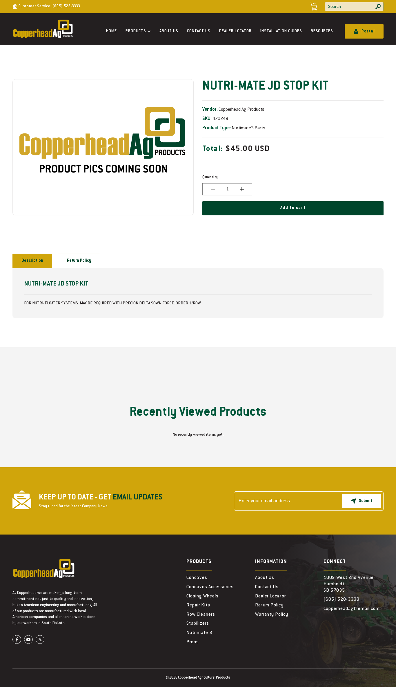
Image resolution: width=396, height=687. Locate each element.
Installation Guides (281, 31)
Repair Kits (198, 605)
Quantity (210, 177)
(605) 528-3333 (66, 6)
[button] (138, 31)
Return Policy (79, 261)
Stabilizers (197, 623)
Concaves (196, 577)
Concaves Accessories (210, 587)
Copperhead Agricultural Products (204, 678)
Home (111, 31)
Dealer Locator (235, 31)
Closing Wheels (202, 596)
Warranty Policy (271, 614)
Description (32, 261)
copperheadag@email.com (351, 608)
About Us (169, 31)
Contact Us (198, 31)
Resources (322, 31)
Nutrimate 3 (199, 632)
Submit (365, 501)
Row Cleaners (200, 614)
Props (192, 642)
